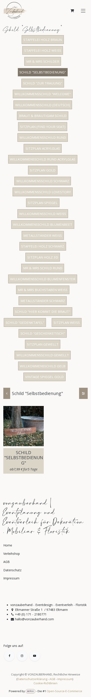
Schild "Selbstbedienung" (23, 458)
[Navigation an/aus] (83, 10)
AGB (52, 679)
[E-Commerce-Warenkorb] (72, 10)
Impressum (64, 679)
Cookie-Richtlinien (45, 683)
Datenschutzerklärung (32, 679)
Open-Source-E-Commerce (64, 691)
